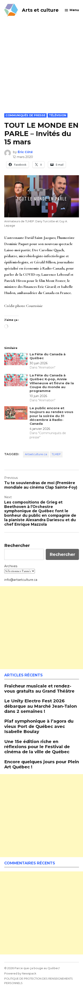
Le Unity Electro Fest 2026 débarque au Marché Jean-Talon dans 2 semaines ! (40, 706)
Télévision (57, 115)
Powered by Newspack (20, 973)
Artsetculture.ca (36, 454)
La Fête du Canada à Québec (48, 356)
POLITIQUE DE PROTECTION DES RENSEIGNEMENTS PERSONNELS (38, 980)
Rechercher (17, 545)
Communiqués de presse (25, 115)
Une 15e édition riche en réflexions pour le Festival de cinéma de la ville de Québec (37, 746)
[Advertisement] (41, 69)
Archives (10, 566)
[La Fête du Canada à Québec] (15, 359)
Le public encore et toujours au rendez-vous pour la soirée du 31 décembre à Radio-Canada (51, 416)
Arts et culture (40, 10)
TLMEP (56, 454)
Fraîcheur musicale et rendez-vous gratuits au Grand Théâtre (39, 688)
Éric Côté (25, 152)
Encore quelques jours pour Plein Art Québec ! (41, 764)
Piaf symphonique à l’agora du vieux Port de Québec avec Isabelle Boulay (38, 726)
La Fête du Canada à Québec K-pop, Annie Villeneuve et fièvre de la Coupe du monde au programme (52, 383)
